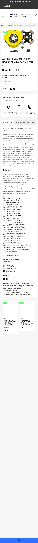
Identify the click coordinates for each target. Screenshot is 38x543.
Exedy (5, 318)
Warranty (6, 275)
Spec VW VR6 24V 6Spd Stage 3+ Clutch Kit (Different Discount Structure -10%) (27, 322)
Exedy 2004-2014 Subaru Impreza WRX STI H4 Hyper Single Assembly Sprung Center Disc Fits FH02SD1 (10, 323)
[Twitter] (14, 89)
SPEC (22, 318)
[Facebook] (11, 89)
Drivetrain (14, 100)
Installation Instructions (10, 277)
